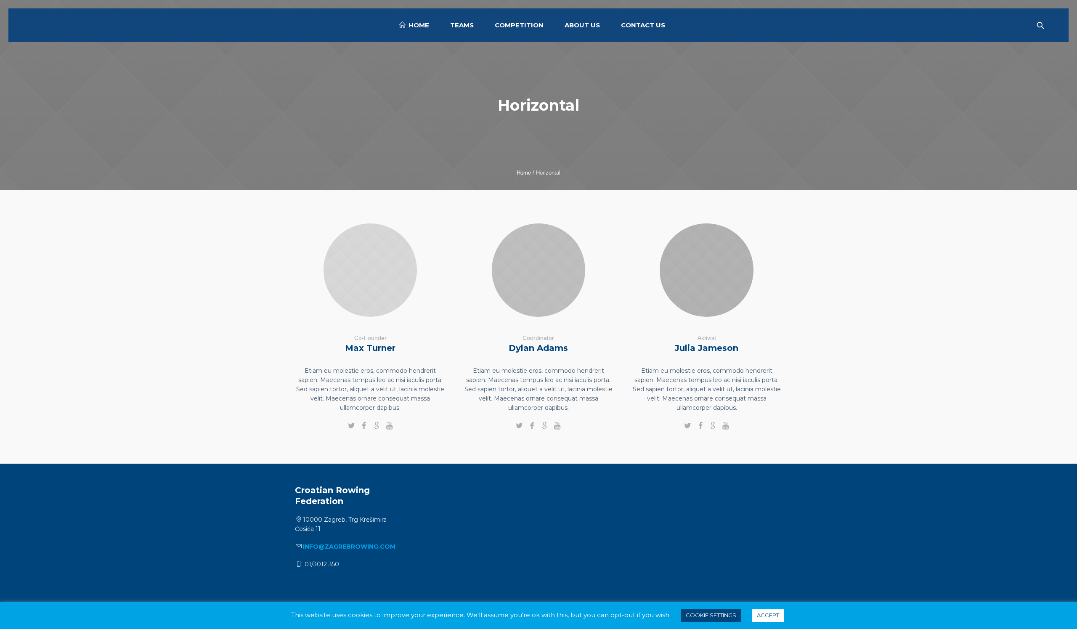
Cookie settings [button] (711, 615)
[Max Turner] (370, 270)
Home (524, 173)
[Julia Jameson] (706, 270)
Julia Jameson (706, 348)
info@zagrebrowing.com (349, 546)
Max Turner (370, 348)
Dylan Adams (538, 348)
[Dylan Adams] (539, 270)
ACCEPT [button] (768, 615)
